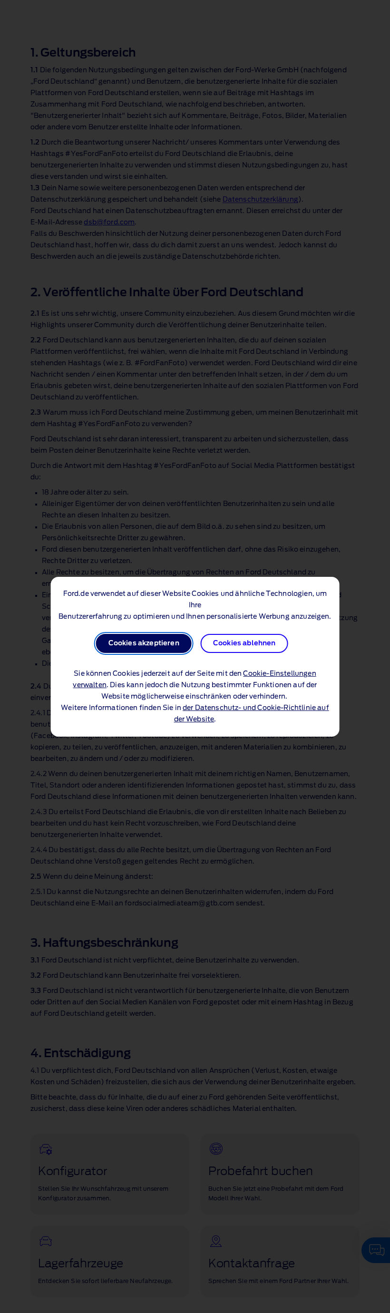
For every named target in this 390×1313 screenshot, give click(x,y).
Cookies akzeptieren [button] (143, 643)
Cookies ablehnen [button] (244, 643)
